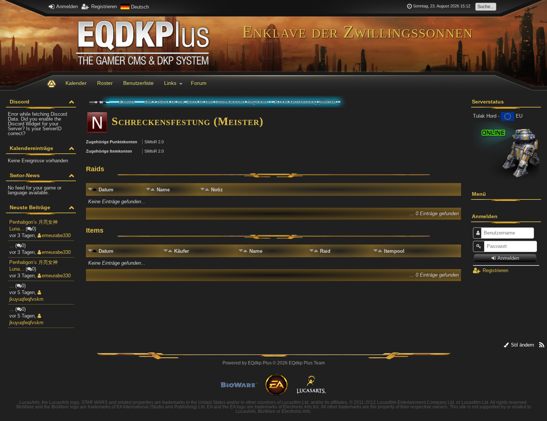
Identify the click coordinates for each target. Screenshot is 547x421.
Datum (106, 189)
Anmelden (66, 6)
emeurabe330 (56, 235)
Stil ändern (521, 345)
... (11, 245)
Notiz (217, 189)
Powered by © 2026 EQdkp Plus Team (274, 363)
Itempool (394, 251)
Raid (325, 251)
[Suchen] (488, 6)
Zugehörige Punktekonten (111, 142)
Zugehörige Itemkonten (109, 151)
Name (163, 189)
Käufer (181, 251)
